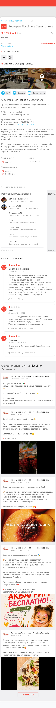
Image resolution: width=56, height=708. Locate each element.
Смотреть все (7, 250)
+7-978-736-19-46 (11, 51)
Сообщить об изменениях (12, 187)
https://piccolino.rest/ (25, 124)
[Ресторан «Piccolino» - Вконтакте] (28, 525)
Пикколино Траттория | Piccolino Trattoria (30, 376)
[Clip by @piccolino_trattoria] (28, 457)
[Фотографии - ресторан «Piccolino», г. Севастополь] (14, 78)
